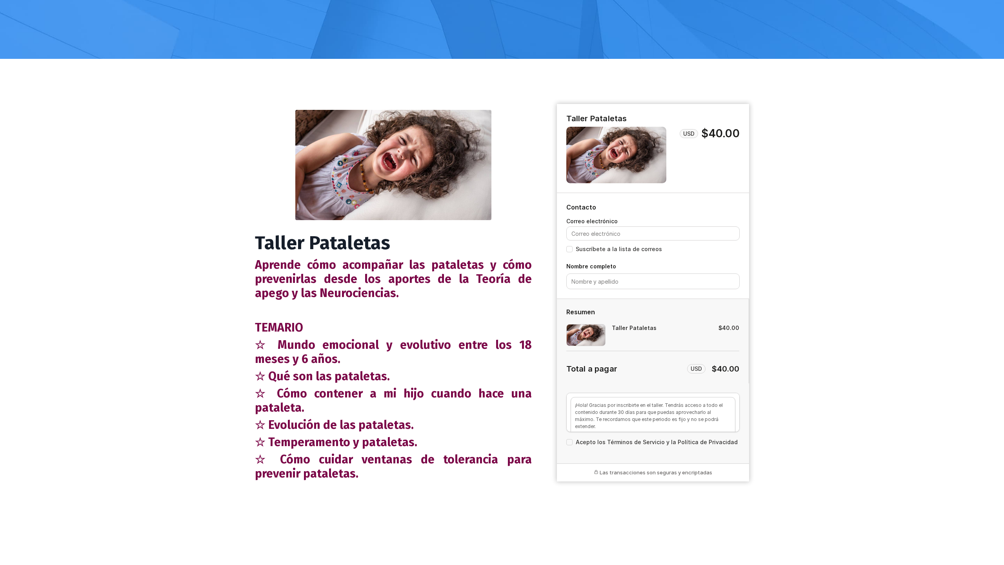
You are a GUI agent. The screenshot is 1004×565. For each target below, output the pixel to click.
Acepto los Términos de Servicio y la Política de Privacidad (657, 442)
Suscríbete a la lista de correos (619, 249)
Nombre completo (591, 266)
